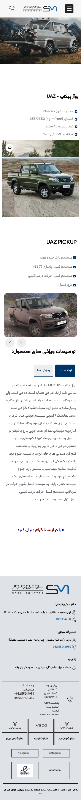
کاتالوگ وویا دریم (14, 739)
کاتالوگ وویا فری (67, 739)
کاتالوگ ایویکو (41, 739)
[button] (9, 148)
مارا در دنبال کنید (40, 530)
